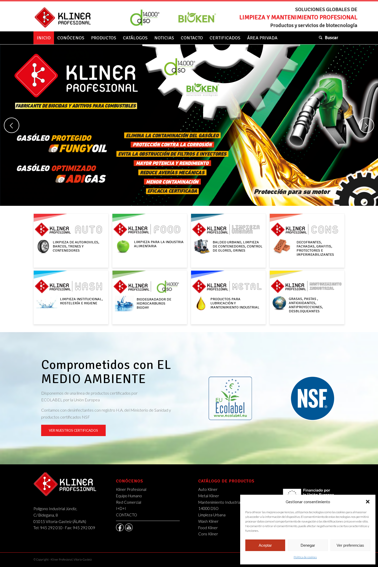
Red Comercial (128, 502)
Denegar (308, 545)
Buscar (331, 37)
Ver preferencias (350, 545)
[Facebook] (120, 527)
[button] (367, 501)
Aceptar (265, 545)
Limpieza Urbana (212, 514)
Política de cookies (305, 557)
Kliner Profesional (131, 489)
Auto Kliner (208, 489)
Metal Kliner (208, 495)
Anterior (11, 125)
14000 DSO (208, 508)
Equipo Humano (129, 495)
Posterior (366, 125)
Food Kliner (208, 527)
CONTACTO (126, 514)
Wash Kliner (208, 521)
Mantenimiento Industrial (219, 502)
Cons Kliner (208, 533)
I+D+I (121, 508)
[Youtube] (129, 527)
